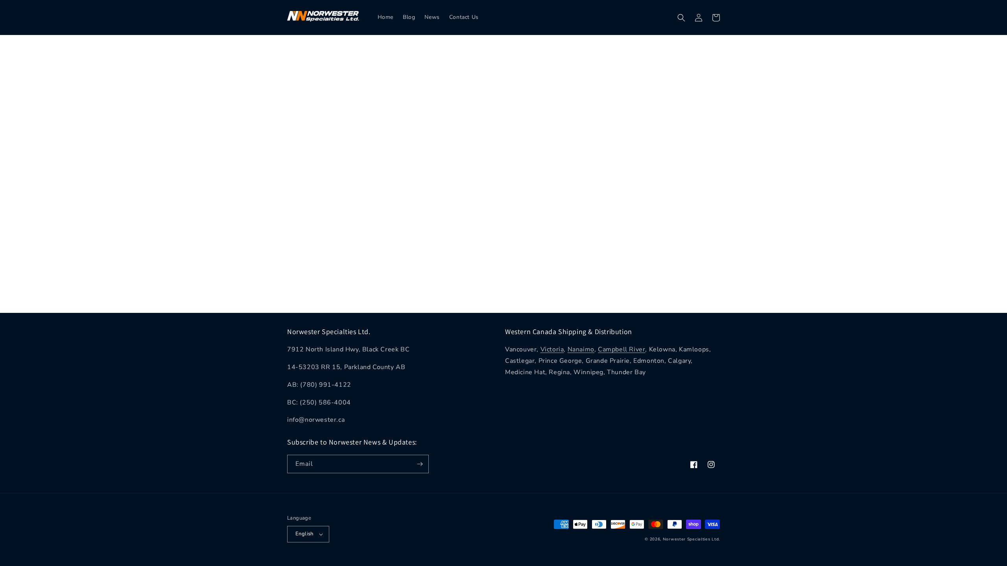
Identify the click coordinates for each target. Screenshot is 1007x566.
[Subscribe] (419, 464)
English (304, 533)
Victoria (552, 349)
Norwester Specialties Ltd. (691, 539)
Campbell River (621, 349)
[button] (681, 17)
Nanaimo (581, 349)
